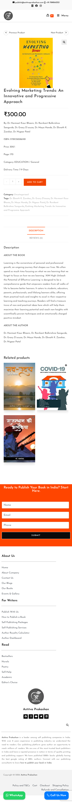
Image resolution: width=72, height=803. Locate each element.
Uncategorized (21, 194)
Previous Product (17, 33)
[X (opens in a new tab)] (32, 6)
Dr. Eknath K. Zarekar (20, 198)
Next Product (57, 33)
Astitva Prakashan (10, 737)
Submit (35, 535)
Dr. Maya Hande (19, 202)
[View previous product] (6, 33)
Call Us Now (58, 795)
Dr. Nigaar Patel (37, 202)
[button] (64, 42)
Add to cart (35, 182)
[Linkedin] (46, 716)
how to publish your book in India (36, 763)
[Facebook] (25, 716)
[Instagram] (31, 716)
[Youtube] (36, 716)
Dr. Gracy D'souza (41, 198)
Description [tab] (36, 231)
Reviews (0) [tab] (36, 238)
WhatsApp (16, 795)
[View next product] (66, 33)
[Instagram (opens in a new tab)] (40, 6)
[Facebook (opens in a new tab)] (36, 6)
